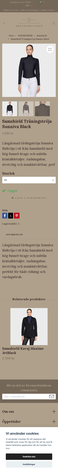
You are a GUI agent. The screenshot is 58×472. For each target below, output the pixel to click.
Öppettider (11, 421)
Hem (11, 35)
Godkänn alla (29, 456)
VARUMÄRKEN (25, 35)
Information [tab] (14, 234)
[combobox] (29, 180)
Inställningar (29, 464)
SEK (28, 5)
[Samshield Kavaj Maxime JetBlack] (29, 326)
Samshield (42, 35)
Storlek (8, 173)
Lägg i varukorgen (30, 198)
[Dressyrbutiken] (29, 22)
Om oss (8, 411)
